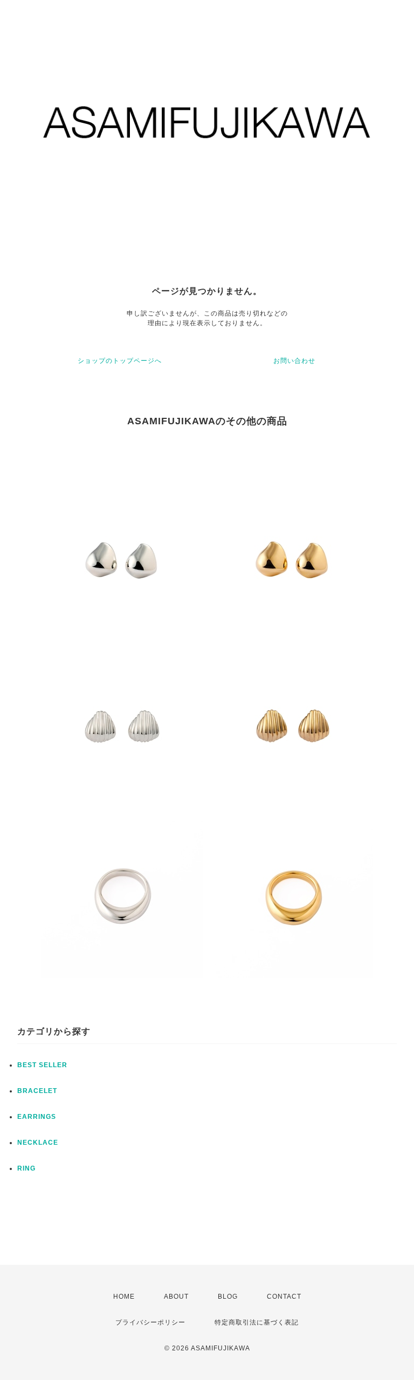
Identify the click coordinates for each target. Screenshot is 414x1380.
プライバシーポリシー (150, 1322)
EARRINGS (36, 1116)
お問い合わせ (294, 361)
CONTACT (284, 1296)
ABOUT (176, 1296)
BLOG (228, 1296)
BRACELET (37, 1091)
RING (26, 1168)
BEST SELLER (42, 1065)
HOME (124, 1296)
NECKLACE (37, 1142)
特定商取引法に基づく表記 (257, 1322)
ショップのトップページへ (120, 361)
